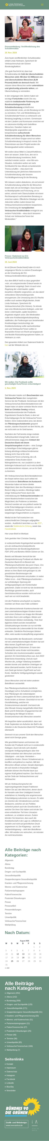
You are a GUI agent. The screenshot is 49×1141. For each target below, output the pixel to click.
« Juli (7, 968)
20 (23, 958)
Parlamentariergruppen (14, 891)
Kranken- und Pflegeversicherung (19, 883)
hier (6, 345)
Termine (8, 913)
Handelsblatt (10, 529)
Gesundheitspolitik (13, 876)
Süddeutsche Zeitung (22, 526)
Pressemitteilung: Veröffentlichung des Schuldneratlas (22, 48)
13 (23, 954)
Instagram (11, 1075)
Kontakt (10, 1064)
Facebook (11, 1079)
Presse (8, 902)
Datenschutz (12, 1072)
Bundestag (9, 868)
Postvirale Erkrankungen (15, 898)
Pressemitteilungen (13, 910)
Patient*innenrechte (13, 894)
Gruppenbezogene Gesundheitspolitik (21, 879)
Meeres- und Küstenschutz (16, 887)
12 (18, 954)
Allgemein (9, 860)
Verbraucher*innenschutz (15, 921)
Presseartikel (10, 906)
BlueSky (10, 1087)
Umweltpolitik (10, 917)
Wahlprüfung (10, 925)
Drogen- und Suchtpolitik (15, 872)
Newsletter (11, 1091)
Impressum (11, 1068)
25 (12, 961)
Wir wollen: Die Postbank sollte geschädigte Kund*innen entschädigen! (23, 383)
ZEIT (40, 523)
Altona (7, 864)
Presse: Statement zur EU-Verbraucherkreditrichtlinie (17, 257)
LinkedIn (10, 1083)
